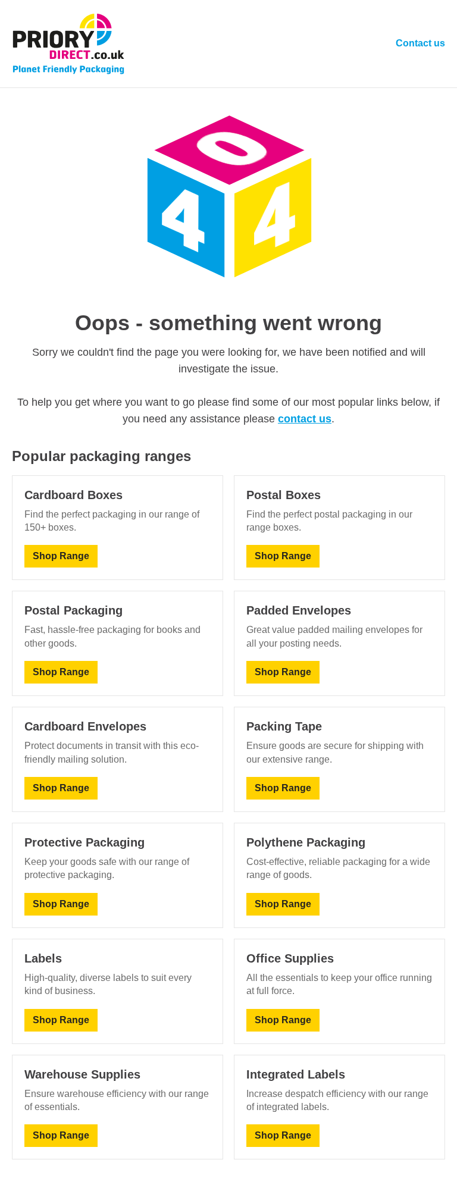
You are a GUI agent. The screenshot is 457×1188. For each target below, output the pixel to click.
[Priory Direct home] (68, 44)
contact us (304, 419)
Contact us (420, 43)
